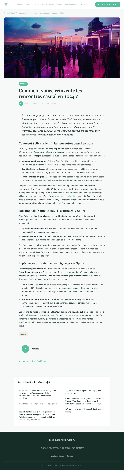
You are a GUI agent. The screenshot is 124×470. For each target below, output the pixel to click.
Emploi (59, 4)
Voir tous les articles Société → (32, 361)
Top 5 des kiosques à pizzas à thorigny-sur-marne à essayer (83, 391)
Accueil (20, 4)
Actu (28, 4)
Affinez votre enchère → (108, 4)
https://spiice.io (68, 196)
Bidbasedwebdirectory (62, 439)
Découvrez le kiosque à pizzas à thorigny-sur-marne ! (84, 410)
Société (83, 4)
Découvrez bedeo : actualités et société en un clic (38, 405)
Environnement (71, 4)
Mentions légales (57, 456)
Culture (36, 4)
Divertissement (47, 4)
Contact (70, 456)
